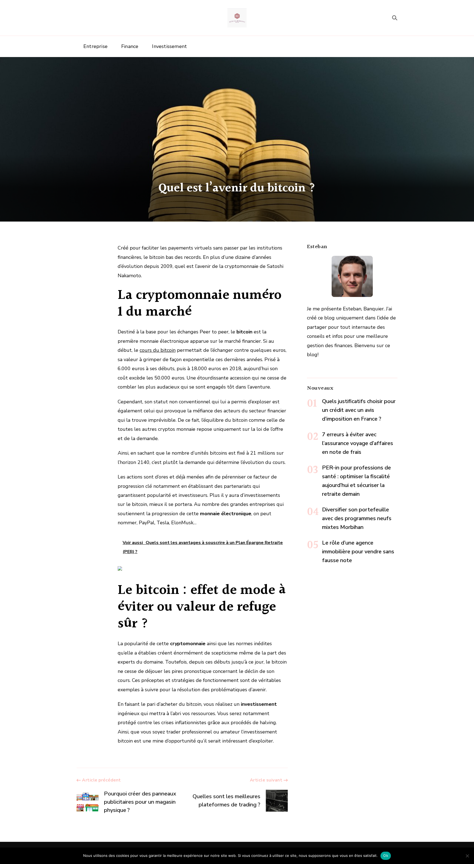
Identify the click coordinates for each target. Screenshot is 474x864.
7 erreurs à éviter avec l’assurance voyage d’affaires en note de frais (357, 443)
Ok (385, 855)
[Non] (467, 856)
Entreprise (95, 46)
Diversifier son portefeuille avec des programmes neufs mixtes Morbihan (356, 518)
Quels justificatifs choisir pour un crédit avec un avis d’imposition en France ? (359, 410)
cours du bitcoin (158, 350)
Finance (129, 46)
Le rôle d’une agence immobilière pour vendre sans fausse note (358, 551)
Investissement (169, 46)
